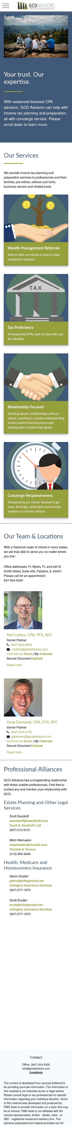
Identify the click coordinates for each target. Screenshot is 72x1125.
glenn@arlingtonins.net (27, 880)
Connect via (15, 654)
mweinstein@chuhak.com (28, 844)
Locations (36, 1072)
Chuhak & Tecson (23, 849)
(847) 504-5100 (21, 732)
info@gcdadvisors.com (36, 1068)
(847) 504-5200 (21, 644)
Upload (37, 658)
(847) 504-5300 (40, 1064)
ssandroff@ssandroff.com (29, 820)
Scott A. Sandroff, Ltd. (26, 825)
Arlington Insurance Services (31, 885)
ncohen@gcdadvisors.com (30, 649)
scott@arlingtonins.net (26, 904)
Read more (14, 665)
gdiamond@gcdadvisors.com (31, 736)
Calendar (46, 654)
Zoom (28, 654)
